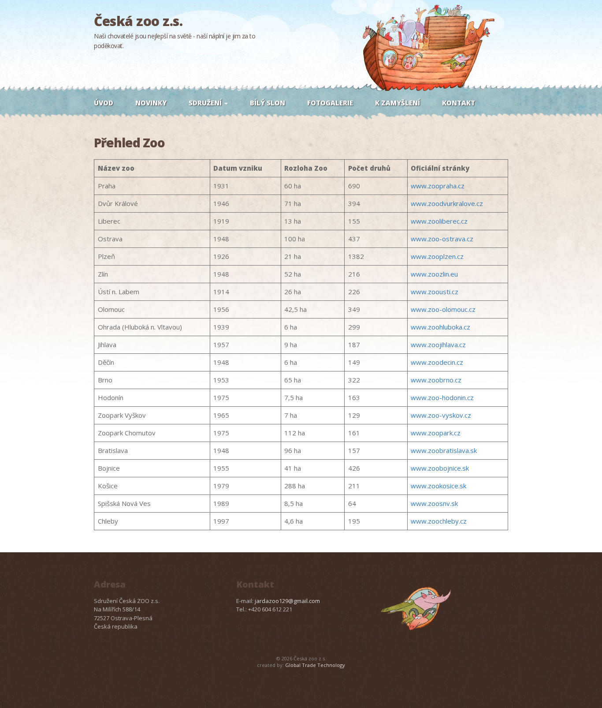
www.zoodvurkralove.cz (447, 203)
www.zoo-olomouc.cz (443, 309)
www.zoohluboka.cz (440, 326)
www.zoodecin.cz (437, 362)
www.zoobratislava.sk (444, 450)
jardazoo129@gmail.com (287, 601)
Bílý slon (267, 102)
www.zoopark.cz (436, 432)
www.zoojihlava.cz (438, 344)
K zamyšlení (397, 102)
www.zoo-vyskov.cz (441, 415)
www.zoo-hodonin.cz (442, 397)
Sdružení (206, 102)
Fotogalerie (330, 102)
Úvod (103, 102)
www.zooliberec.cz (439, 221)
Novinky (151, 102)
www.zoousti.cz (434, 291)
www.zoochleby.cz (439, 521)
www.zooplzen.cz (437, 256)
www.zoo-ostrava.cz (442, 238)
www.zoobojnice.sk (440, 468)
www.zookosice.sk (438, 485)
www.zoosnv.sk (434, 503)
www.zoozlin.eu (434, 274)
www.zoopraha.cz (438, 185)
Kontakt (458, 102)
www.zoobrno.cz (436, 379)
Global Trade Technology (315, 665)
